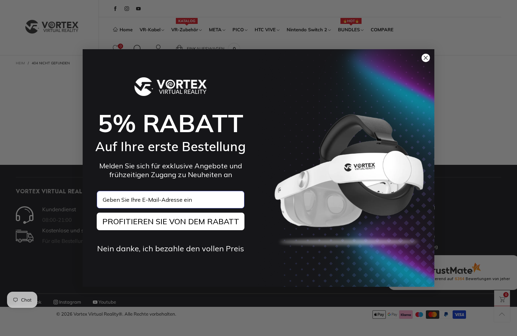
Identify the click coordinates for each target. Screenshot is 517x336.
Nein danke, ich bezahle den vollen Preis (170, 248)
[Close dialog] (425, 57)
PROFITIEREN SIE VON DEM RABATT (170, 221)
